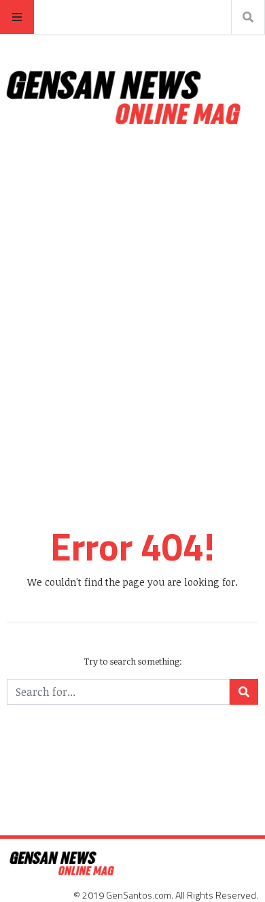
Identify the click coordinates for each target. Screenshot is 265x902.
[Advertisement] (132, 293)
